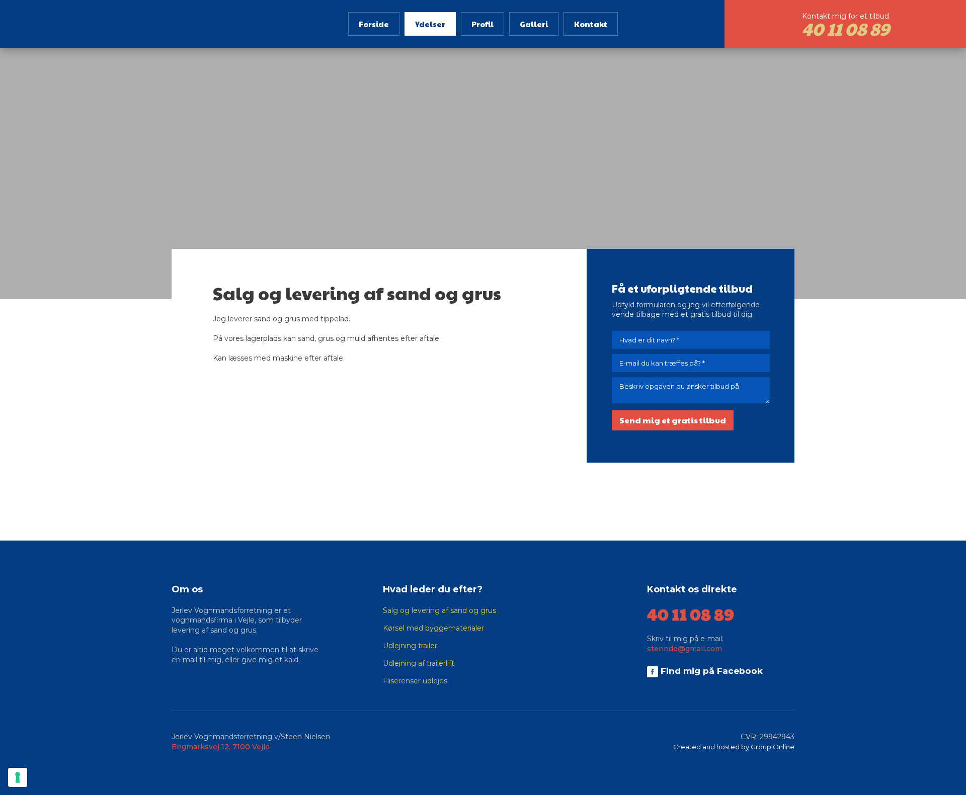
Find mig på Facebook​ (710, 671)
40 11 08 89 (845, 29)
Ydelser (430, 24)
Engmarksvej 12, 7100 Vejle (221, 746)
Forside (374, 24)
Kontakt (590, 24)
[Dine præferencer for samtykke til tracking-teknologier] (17, 777)
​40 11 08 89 (690, 613)
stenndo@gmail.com (684, 648)
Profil (482, 24)
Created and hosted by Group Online (733, 747)
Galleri (534, 24)
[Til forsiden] (121, 21)
